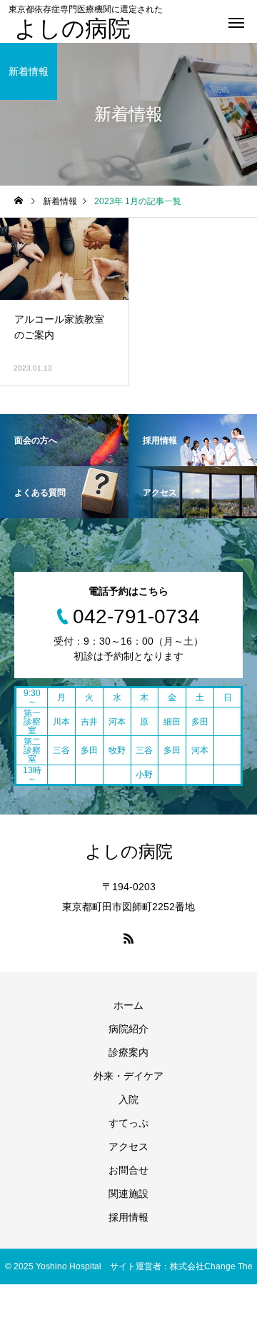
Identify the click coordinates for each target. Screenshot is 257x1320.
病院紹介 (128, 1028)
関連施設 (128, 1193)
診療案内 (128, 1052)
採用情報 (128, 1217)
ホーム (128, 1005)
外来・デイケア (128, 1076)
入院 (128, 1099)
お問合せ (128, 1170)
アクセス (128, 1146)
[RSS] (128, 938)
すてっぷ (128, 1123)
